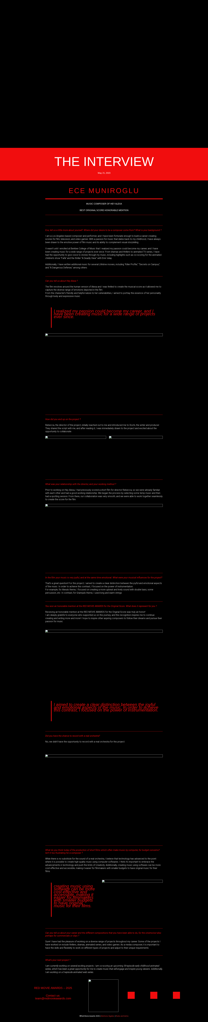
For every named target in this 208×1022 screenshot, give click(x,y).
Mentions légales (107, 1016)
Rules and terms (122, 1016)
